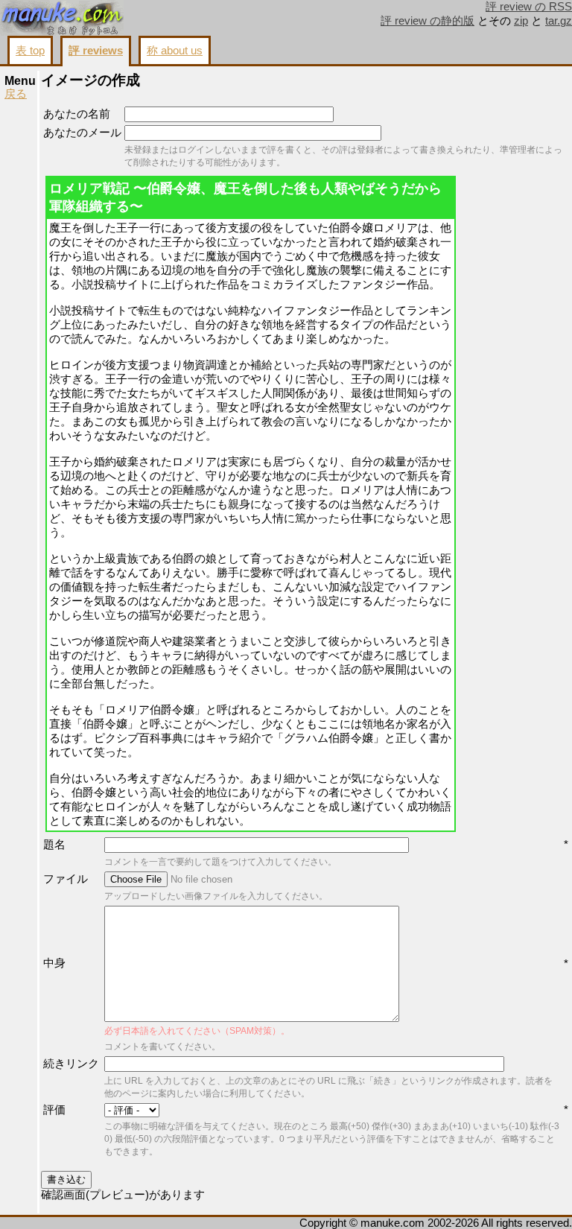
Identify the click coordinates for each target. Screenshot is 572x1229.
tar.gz (558, 21)
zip (521, 21)
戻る (15, 94)
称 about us (175, 51)
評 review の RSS (529, 7)
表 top (30, 51)
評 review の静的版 (427, 21)
